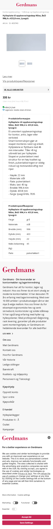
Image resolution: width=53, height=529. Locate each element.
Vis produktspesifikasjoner (19, 81)
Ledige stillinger (11, 364)
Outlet (6, 424)
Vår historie (9, 359)
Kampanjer (8, 429)
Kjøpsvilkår (8, 401)
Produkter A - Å (11, 419)
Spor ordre (8, 397)
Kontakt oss (9, 350)
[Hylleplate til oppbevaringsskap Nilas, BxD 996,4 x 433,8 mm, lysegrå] (26, 42)
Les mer (7, 76)
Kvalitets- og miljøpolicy (15, 374)
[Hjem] (26, 4)
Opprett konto (10, 392)
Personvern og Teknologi (16, 379)
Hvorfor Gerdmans (13, 354)
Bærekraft (8, 369)
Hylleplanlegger (11, 414)
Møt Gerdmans (11, 345)
